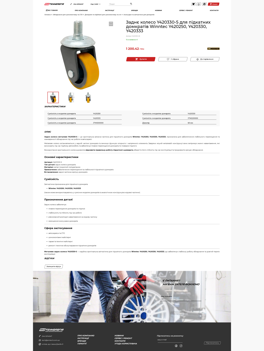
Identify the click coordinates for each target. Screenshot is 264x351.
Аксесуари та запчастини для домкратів (138, 15)
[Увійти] (204, 4)
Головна (47, 15)
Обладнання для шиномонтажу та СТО (67, 15)
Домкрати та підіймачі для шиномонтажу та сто (103, 15)
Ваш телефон (166, 296)
